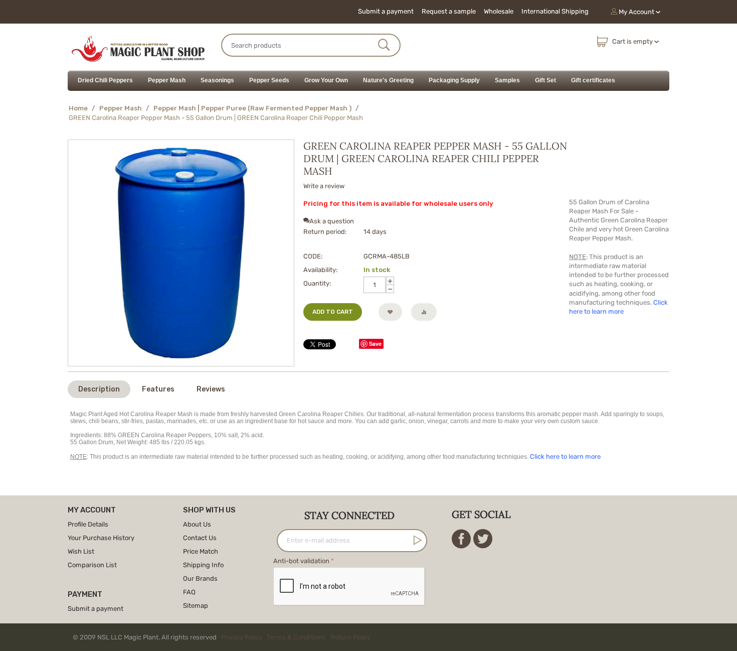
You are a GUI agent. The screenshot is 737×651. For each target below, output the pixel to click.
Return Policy (350, 637)
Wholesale (498, 11)
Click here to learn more (565, 456)
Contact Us (200, 538)
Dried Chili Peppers (105, 80)
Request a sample (449, 11)
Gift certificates (593, 80)
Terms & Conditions (296, 637)
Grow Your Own (326, 80)
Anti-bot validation (301, 561)
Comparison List (92, 565)
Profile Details (88, 524)
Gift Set (545, 80)
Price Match (200, 551)
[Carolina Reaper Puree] (181, 253)
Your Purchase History (101, 538)
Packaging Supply (454, 80)
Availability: (320, 270)
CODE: (312, 256)
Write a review (323, 186)
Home (78, 108)
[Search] (384, 45)
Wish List (81, 551)
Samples (507, 80)
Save (375, 343)
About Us (197, 524)
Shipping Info (203, 565)
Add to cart (332, 311)
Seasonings (217, 80)
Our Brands (200, 578)
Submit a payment (386, 11)
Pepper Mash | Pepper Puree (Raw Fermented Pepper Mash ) (252, 108)
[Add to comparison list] (424, 312)
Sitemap (195, 605)
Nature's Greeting (388, 80)
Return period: (324, 231)
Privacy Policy (241, 637)
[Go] (416, 540)
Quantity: (317, 283)
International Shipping (555, 11)
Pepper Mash (167, 80)
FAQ (189, 592)
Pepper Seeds (269, 80)
